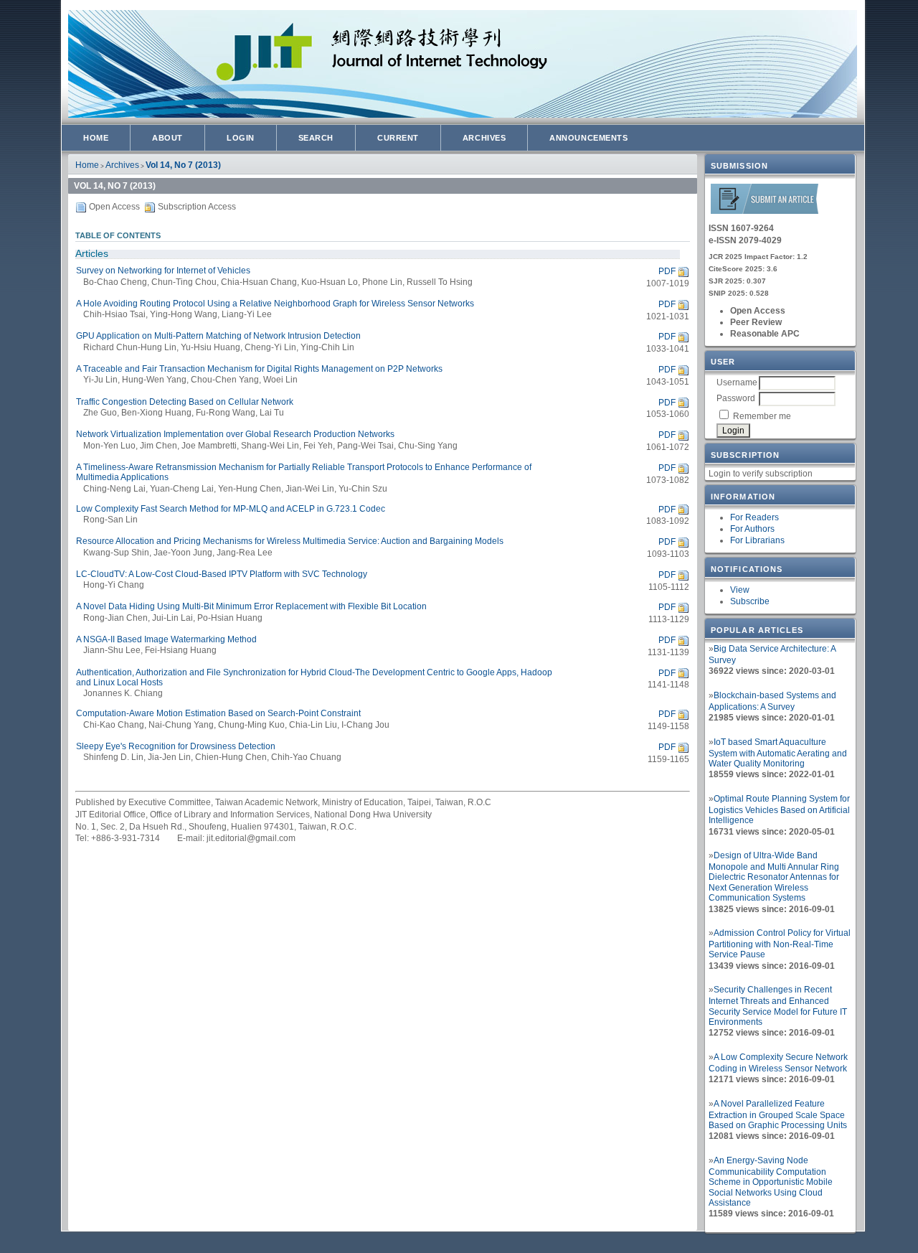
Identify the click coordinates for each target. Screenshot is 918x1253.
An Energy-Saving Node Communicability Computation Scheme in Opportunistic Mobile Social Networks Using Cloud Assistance (771, 1181)
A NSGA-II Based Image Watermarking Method (166, 639)
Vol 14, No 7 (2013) (183, 165)
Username (736, 382)
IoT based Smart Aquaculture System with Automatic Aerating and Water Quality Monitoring (778, 753)
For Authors (752, 529)
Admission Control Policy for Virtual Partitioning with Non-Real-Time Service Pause (780, 943)
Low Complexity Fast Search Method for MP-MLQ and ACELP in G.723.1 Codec (230, 509)
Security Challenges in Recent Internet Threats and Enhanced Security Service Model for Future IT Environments (778, 1006)
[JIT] (764, 211)
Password (735, 398)
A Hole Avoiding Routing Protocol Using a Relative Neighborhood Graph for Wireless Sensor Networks (275, 304)
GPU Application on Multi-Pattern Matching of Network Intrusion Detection (218, 336)
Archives (484, 137)
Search (315, 137)
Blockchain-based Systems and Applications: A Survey (772, 701)
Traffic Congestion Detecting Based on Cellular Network (184, 402)
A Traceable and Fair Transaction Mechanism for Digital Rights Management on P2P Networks (259, 369)
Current (398, 137)
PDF (667, 271)
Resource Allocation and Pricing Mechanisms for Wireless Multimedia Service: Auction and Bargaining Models (289, 541)
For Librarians (757, 540)
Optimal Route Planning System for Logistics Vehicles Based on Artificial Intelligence (779, 809)
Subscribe (750, 601)
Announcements (588, 137)
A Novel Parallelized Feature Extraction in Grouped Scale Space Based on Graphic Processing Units (778, 1114)
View (739, 590)
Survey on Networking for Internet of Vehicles (163, 271)
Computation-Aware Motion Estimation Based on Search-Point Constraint (218, 713)
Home (95, 137)
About (167, 137)
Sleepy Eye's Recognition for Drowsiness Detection (175, 746)
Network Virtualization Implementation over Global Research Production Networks (235, 434)
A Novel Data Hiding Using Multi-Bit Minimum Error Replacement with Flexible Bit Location (251, 606)
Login (241, 137)
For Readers (754, 517)
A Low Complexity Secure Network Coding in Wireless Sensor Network (778, 1063)
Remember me (762, 416)
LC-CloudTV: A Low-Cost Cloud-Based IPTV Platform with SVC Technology (221, 574)
